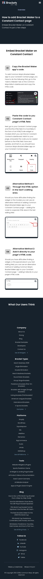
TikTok (23, 554)
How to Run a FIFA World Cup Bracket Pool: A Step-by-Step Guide (21, 497)
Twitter (23, 557)
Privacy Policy (29, 567)
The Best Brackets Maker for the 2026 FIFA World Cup (21, 514)
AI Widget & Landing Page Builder (21, 472)
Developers (22, 346)
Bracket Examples (21, 342)
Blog (20, 339)
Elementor (21, 437)
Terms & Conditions (15, 567)
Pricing (21, 335)
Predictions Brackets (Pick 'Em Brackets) (21, 385)
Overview (21, 10)
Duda (21, 444)
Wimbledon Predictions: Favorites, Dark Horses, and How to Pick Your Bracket (22, 525)
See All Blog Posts (20, 530)
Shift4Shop (21, 451)
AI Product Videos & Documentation (21, 475)
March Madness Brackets (21, 373)
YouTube (23, 547)
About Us (21, 332)
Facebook (22, 540)
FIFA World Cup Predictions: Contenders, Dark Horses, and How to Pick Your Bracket (21, 519)
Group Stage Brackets (21, 380)
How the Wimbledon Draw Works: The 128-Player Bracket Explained (21, 503)
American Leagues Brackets (22, 399)
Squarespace (21, 426)
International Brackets (21, 402)
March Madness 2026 (21, 363)
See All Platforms (20, 455)
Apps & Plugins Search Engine (21, 486)
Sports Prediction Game (21, 468)
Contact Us (22, 349)
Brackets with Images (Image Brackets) (21, 391)
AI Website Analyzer (21, 482)
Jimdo (21, 447)
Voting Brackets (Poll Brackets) (21, 395)
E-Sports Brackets (21, 406)
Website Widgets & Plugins (21, 465)
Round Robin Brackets (21, 377)
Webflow (21, 433)
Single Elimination (21, 366)
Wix (20, 430)
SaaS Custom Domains (21, 479)
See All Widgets (20, 353)
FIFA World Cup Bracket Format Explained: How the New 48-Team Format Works (21, 508)
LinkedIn (23, 543)
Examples (20, 409)
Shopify (21, 419)
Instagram (23, 550)
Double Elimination (21, 370)
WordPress (21, 423)
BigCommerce (21, 440)
